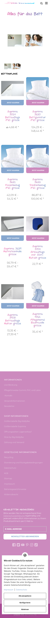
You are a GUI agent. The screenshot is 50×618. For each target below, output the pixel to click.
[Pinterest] (27, 545)
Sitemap (8, 478)
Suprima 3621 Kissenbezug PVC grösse (12, 183)
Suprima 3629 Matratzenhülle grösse (12, 251)
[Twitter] (18, 545)
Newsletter (9, 406)
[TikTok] (36, 545)
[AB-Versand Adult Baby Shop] (19, 3)
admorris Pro (30, 615)
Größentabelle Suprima (15, 426)
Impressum (9, 484)
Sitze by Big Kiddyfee (14, 437)
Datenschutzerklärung (14, 516)
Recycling (8, 457)
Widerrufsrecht (11, 494)
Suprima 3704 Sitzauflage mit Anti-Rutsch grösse (37, 252)
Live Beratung (10, 385)
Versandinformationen (14, 401)
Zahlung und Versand (14, 442)
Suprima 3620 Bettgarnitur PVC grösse (37, 116)
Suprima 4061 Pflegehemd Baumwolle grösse (37, 319)
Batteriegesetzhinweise (15, 489)
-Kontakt (8, 396)
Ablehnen (25, 609)
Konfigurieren (25, 603)
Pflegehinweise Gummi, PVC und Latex (22, 390)
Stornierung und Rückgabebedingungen (23, 463)
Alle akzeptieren (25, 596)
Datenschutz (10, 468)
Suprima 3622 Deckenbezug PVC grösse (37, 183)
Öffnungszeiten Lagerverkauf (17, 432)
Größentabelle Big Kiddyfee (17, 421)
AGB (6, 473)
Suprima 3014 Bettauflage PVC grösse (12, 116)
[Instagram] (31, 545)
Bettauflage (9, 73)
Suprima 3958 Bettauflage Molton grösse (12, 319)
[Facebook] (14, 545)
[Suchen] (41, 3)
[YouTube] (22, 545)
